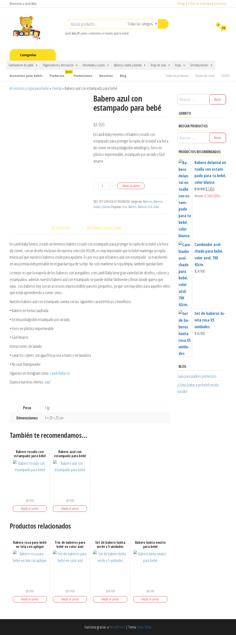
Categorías (28, 55)
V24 (150, 207)
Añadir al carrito (131, 186)
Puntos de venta (205, 75)
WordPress (117, 627)
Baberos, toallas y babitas (128, 65)
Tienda (56, 88)
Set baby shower (199, 65)
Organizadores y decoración (58, 65)
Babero (132, 207)
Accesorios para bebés (26, 75)
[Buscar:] (202, 99)
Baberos (147, 201)
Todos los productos (177, 75)
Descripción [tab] (61, 228)
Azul (124, 207)
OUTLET (225, 75)
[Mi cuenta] (207, 28)
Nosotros (106, 75)
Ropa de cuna (158, 65)
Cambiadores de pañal (21, 65)
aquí (47, 382)
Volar (156, 207)
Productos (60, 74)
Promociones (83, 75)
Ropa (178, 65)
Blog (123, 75)
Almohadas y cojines (94, 65)
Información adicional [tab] (104, 228)
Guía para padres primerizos (196, 376)
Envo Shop (144, 627)
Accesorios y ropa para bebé (29, 88)
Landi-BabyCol (60, 373)
